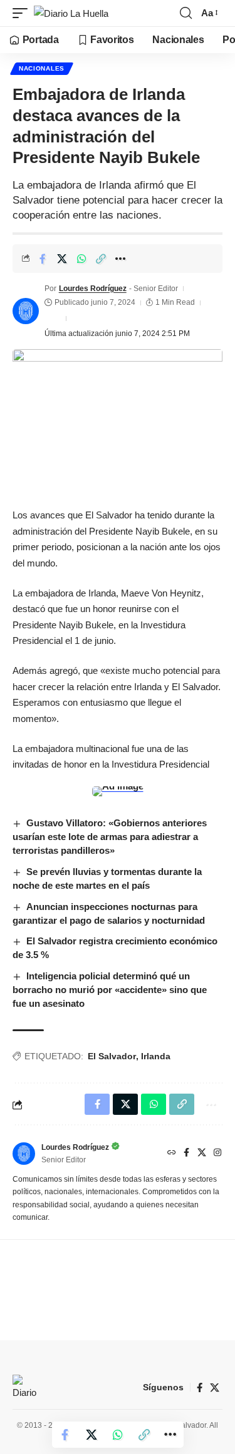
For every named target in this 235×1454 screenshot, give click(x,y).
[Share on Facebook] (42, 259)
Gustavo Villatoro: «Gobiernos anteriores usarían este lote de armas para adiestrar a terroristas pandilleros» (110, 837)
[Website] (171, 1153)
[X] (201, 1153)
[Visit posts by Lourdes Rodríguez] (26, 311)
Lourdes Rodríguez (93, 288)
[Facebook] (186, 1153)
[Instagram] (217, 1153)
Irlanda (155, 1056)
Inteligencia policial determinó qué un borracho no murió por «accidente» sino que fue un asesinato (110, 990)
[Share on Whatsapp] (81, 259)
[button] (23, 13)
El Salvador (112, 1056)
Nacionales (42, 68)
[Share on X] (62, 259)
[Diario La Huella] (71, 13)
